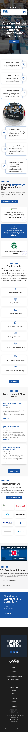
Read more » (6, 418)
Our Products (14, 266)
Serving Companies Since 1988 (13, 187)
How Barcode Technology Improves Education (11, 448)
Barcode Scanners (15, 292)
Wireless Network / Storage (15, 371)
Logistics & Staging (15, 129)
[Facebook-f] (11, 652)
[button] (17, 7)
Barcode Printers (15, 303)
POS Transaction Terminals (15, 360)
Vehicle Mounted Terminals (15, 347)
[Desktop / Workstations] (15, 333)
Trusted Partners (10, 484)
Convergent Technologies (17, 146)
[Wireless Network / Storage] (15, 367)
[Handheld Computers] (15, 322)
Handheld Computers (15, 326)
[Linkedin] (13, 7)
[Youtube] (15, 7)
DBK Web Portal (13, 76)
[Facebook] (10, 7)
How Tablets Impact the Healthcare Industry (11, 427)
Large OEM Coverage (16, 162)
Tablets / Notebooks (15, 313)
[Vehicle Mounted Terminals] (15, 343)
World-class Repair (12, 63)
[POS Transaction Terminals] (15, 356)
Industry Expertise (13, 91)
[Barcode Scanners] (15, 289)
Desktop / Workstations (15, 337)
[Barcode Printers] (15, 299)
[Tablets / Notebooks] (15, 309)
